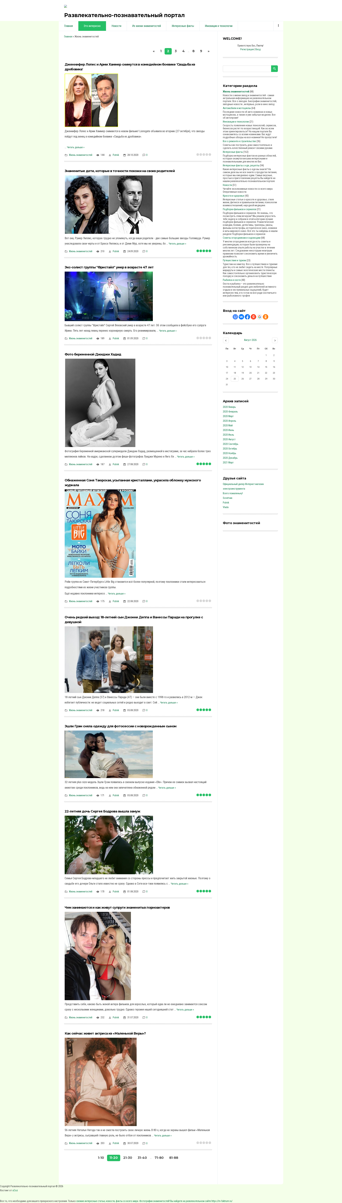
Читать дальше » (75, 147)
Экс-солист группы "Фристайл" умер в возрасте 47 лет (109, 267)
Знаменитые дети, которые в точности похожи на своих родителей (120, 171)
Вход (258, 49)
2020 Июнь (228, 430)
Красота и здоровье (233, 195)
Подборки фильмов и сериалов (239, 209)
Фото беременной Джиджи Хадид (93, 354)
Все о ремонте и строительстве (239, 141)
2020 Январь (229, 407)
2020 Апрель (229, 420)
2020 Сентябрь (230, 444)
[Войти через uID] (235, 316)
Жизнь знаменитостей (80, 155)
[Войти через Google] (259, 316)
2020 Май (228, 425)
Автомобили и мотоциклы (237, 108)
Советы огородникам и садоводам (241, 237)
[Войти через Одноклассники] (265, 316)
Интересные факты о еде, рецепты (241, 165)
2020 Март (228, 416)
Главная (68, 36)
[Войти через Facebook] (247, 316)
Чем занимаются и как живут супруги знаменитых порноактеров (117, 908)
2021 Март (228, 462)
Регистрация (247, 49)
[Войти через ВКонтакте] (241, 316)
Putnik (116, 155)
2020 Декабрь (230, 457)
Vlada (226, 507)
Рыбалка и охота (232, 280)
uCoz (15, 1190)
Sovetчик (227, 498)
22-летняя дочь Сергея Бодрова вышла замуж (102, 811)
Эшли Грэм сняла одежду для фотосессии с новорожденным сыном (120, 726)
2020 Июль (228, 434)
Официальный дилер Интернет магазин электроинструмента (243, 486)
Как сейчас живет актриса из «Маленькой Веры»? (105, 1033)
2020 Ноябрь (229, 453)
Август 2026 (250, 340)
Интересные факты (233, 151)
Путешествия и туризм (234, 260)
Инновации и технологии (236, 121)
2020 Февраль (230, 411)
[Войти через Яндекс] (253, 316)
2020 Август (229, 439)
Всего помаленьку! (233, 493)
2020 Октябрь (230, 448)
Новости (227, 185)
